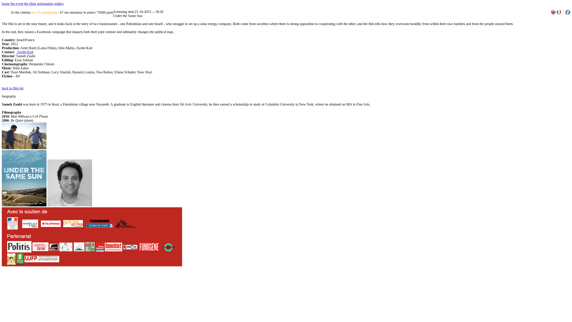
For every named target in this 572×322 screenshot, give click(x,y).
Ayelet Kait (24, 52)
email (36, 281)
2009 (518, 281)
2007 (508, 281)
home (6, 4)
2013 (538, 281)
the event (17, 4)
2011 (528, 281)
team (81, 281)
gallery (59, 4)
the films (30, 4)
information (45, 4)
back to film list (12, 88)
